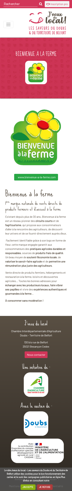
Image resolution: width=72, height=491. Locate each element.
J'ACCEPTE (28, 487)
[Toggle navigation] (8, 24)
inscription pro (59, 4)
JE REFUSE (45, 487)
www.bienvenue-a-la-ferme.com (37, 177)
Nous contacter (36, 354)
